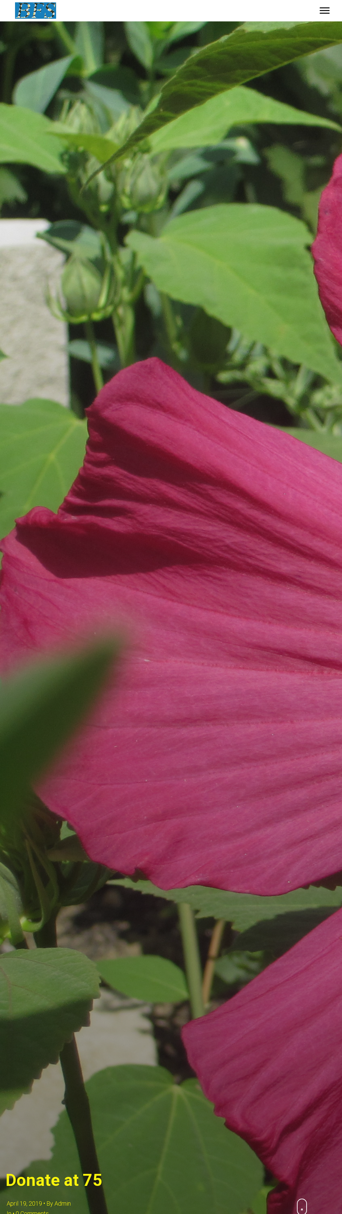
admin (62, 1203)
